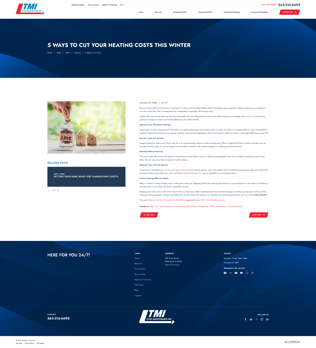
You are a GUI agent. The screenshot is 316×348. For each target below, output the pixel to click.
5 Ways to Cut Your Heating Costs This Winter (166, 200)
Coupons (138, 296)
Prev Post (150, 215)
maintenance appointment (175, 170)
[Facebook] (245, 319)
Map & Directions (172, 265)
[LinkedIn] (267, 319)
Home (136, 258)
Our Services (139, 269)
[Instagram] (262, 319)
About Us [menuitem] (158, 12)
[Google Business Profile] (251, 319)
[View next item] (58, 190)
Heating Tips (203, 206)
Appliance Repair (78, 5)
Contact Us (288, 12)
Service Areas (93, 5)
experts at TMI (251, 117)
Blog (122, 5)
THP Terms (138, 285)
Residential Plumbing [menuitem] (232, 12)
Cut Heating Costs (235, 206)
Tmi (156, 206)
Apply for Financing (109, 5)
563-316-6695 (289, 5)
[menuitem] (19, 343)
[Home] (30, 9)
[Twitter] (256, 319)
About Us (138, 264)
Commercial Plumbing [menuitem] (259, 12)
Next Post (256, 215)
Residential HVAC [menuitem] (180, 12)
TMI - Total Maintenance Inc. (213, 200)
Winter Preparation (218, 206)
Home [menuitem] (141, 12)
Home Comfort (166, 206)
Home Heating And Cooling (184, 206)
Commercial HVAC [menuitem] (205, 12)
